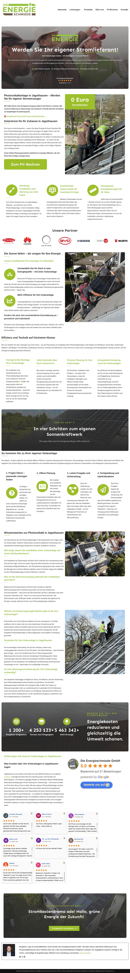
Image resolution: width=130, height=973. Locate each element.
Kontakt (124, 10)
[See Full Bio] (91, 953)
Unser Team (54, 971)
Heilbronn (7, 777)
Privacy (64, 971)
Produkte (88, 10)
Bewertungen (78, 971)
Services (48, 971)
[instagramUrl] (22, 957)
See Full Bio (85, 953)
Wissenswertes (70, 971)
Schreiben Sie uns (110, 971)
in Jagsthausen (89, 889)
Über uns (99, 10)
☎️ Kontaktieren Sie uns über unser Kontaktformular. (24, 116)
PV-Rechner (112, 10)
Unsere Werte (91, 971)
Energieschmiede (42, 889)
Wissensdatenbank (100, 971)
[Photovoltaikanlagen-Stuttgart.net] (19, 10)
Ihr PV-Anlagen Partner (66, 889)
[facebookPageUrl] (20, 957)
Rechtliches (85, 971)
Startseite (62, 10)
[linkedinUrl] (24, 957)
